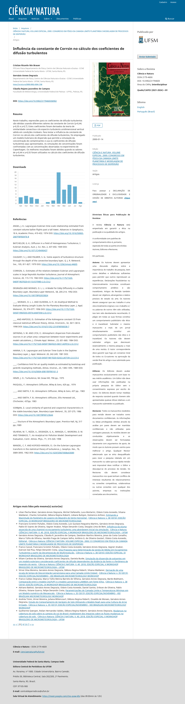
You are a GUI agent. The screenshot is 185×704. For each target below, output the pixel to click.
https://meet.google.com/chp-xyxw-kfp (61, 696)
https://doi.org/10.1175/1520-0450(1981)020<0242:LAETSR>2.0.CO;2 (46, 357)
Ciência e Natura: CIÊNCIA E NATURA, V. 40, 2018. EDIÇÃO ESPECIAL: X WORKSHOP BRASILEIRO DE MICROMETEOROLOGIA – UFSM (73, 531)
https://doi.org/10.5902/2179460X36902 (37, 101)
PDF (98, 125)
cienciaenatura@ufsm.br (33, 651)
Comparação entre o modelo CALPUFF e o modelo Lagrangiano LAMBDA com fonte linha (61, 581)
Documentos (63, 18)
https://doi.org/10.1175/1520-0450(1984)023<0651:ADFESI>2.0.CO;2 (45, 344)
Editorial (23, 541)
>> (33, 624)
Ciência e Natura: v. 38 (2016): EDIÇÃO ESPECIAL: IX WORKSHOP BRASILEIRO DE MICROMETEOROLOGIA (72, 519)
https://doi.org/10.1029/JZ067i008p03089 (54, 452)
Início (15, 28)
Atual (11, 18)
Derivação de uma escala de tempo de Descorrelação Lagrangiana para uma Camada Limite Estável (71, 571)
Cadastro (163, 2)
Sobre (47, 18)
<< (14, 624)
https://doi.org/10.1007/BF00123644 (35, 415)
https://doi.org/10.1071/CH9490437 (30, 250)
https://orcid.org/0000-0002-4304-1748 (27, 84)
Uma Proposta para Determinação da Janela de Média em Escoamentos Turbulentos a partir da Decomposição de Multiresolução (73, 551)
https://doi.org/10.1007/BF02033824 (30, 295)
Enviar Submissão (147, 56)
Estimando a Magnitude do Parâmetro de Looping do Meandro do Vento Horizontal (68, 516)
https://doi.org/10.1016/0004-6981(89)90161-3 (35, 371)
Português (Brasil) (146, 111)
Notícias (35, 18)
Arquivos (22, 18)
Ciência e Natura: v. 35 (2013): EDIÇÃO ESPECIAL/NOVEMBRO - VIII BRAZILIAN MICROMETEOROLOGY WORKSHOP (73, 574)
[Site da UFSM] (148, 43)
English (141, 107)
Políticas (77, 18)
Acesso (173, 2)
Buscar (170, 18)
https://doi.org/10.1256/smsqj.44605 (59, 264)
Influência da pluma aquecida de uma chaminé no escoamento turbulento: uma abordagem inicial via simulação (73, 528)
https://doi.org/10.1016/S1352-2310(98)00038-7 (46, 326)
